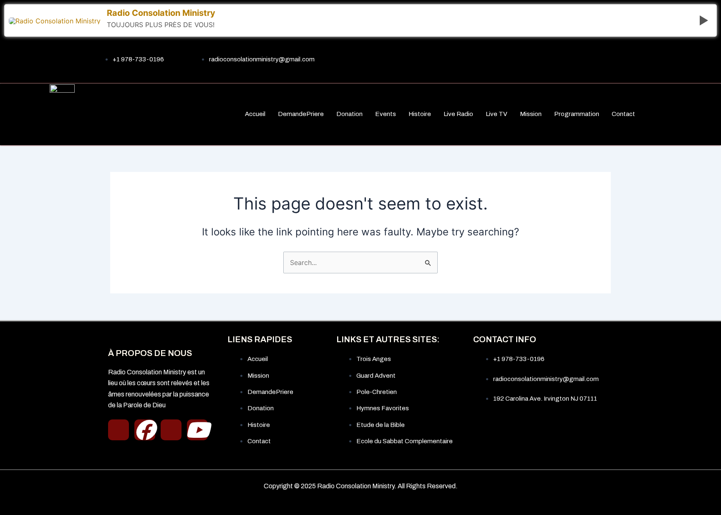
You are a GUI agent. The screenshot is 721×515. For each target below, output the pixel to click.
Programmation (576, 114)
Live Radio (458, 114)
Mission (531, 114)
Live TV (496, 114)
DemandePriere (301, 114)
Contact (623, 114)
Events (385, 114)
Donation (349, 114)
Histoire (419, 114)
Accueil (255, 114)
